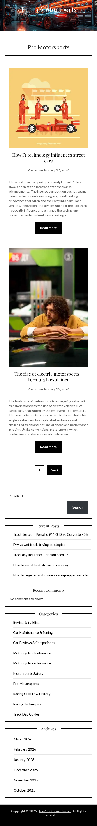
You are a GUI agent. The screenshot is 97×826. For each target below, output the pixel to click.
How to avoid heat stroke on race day (41, 565)
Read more (48, 228)
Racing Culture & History (32, 694)
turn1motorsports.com (55, 811)
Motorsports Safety (28, 673)
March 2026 (23, 739)
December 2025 (26, 770)
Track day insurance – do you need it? (40, 555)
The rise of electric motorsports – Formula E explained (48, 377)
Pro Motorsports (26, 684)
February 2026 (25, 749)
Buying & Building (26, 622)
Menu (87, 25)
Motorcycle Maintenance (32, 653)
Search (16, 496)
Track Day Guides (26, 714)
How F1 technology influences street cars (48, 158)
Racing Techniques (27, 704)
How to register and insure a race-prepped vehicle (50, 575)
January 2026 (24, 760)
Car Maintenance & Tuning (33, 632)
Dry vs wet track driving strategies (39, 544)
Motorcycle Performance (32, 663)
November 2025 (26, 780)
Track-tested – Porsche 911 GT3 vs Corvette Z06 (50, 534)
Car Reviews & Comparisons (34, 643)
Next (54, 470)
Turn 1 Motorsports (49, 9)
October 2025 (24, 790)
